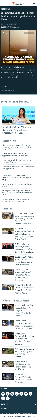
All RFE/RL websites (7, 416)
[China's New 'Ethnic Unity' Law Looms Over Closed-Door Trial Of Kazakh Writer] (8, 287)
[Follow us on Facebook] (26, 394)
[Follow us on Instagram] (12, 394)
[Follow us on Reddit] (7, 394)
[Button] (4, 87)
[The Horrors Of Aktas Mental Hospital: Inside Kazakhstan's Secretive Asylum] (8, 259)
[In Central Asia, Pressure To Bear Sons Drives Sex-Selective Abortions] (8, 376)
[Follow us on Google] (17, 394)
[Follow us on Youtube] (3, 394)
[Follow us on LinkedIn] (30, 394)
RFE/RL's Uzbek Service (11, 27)
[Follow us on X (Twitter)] (21, 394)
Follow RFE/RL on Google (23, 416)
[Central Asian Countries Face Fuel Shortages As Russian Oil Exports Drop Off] (8, 323)
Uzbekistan (6, 9)
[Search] (34, 416)
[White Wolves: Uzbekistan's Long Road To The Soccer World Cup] (8, 364)
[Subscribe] (7, 398)
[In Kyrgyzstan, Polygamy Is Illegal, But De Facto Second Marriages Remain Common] (8, 335)
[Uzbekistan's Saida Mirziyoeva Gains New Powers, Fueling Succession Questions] (18, 115)
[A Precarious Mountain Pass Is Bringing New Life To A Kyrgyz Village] (8, 351)
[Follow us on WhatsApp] (3, 398)
